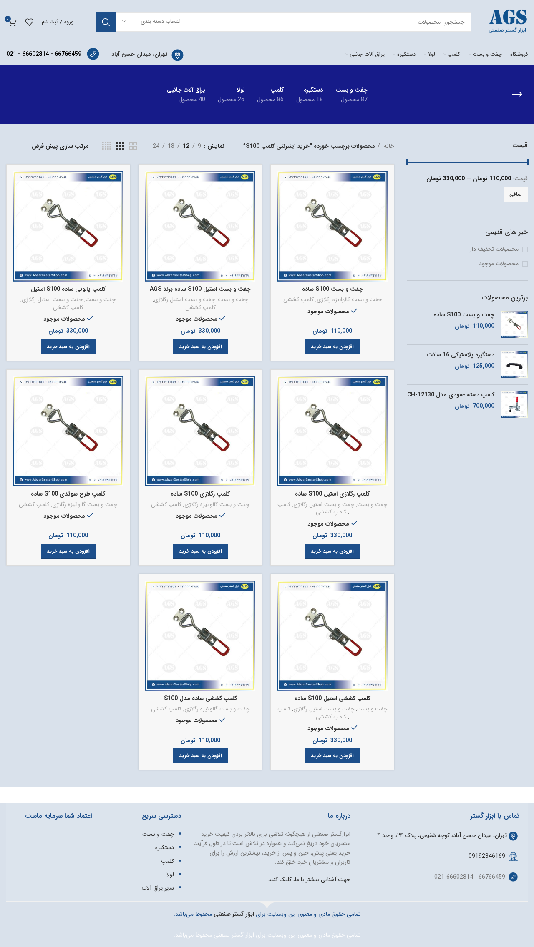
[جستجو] (106, 22)
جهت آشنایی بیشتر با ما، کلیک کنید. (308, 879)
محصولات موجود (499, 264)
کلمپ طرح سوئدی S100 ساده (68, 493)
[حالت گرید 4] (106, 146)
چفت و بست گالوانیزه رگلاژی (349, 300)
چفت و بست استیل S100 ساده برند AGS (200, 289)
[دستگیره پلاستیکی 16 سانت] (514, 364)
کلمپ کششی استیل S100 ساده (332, 698)
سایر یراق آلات (157, 887)
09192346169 (487, 856)
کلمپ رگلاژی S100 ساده (200, 493)
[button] (332, 346)
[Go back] (517, 94)
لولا (170, 874)
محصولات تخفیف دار (494, 249)
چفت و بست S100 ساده (463, 315)
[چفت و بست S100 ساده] (514, 324)
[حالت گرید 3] (120, 146)
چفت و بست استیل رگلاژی (184, 300)
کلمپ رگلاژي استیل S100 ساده (332, 493)
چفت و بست (233, 300)
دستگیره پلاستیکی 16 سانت (460, 355)
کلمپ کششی (298, 300)
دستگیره (164, 847)
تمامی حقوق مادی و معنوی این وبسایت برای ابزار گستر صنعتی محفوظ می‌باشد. (267, 935)
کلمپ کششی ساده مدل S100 (200, 698)
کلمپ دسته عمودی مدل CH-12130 (450, 395)
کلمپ (283, 505)
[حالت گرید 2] (133, 146)
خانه (388, 146)
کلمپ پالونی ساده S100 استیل (68, 289)
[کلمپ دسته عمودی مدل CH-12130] (514, 404)
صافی (515, 194)
